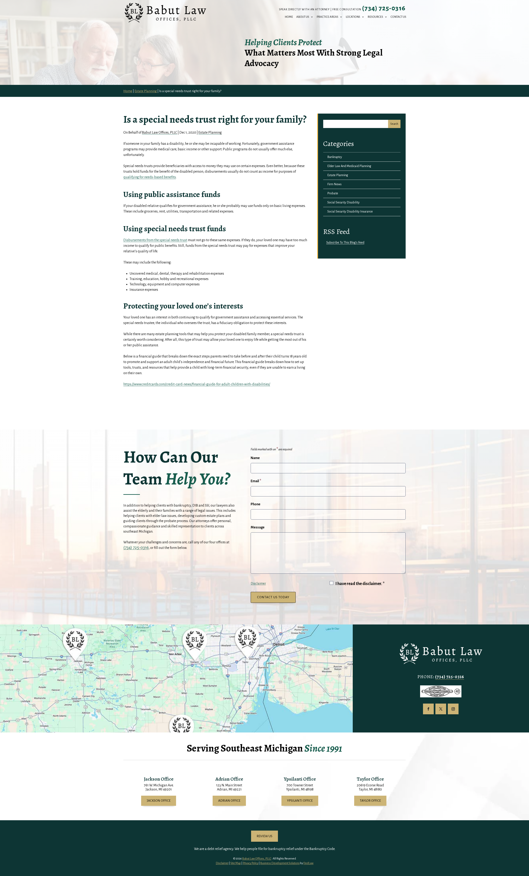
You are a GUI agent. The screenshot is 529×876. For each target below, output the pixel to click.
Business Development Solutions (280, 863)
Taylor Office (370, 800)
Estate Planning (210, 132)
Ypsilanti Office (300, 800)
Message (257, 527)
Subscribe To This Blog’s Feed (345, 242)
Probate (332, 193)
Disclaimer (258, 583)
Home (289, 16)
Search (394, 123)
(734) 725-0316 (384, 8)
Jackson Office (158, 800)
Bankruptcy (334, 157)
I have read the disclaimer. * (360, 583)
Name (255, 458)
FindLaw (308, 863)
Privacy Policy (250, 863)
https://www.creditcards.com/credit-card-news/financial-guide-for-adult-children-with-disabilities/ (196, 384)
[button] (525, 846)
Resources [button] (375, 16)
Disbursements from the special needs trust (155, 240)
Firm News (334, 184)
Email (256, 481)
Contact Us (398, 16)
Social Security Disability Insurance (350, 211)
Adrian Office (229, 800)
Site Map (235, 863)
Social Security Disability (343, 202)
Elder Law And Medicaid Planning (349, 166)
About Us (302, 16)
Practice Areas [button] (327, 16)
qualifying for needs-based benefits (149, 177)
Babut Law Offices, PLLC (159, 132)
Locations (353, 16)
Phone (255, 504)
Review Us (264, 836)
